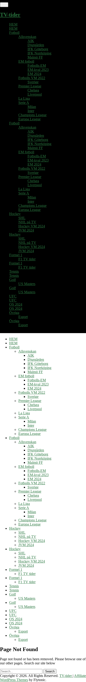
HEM (13, 24)
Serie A (23, 103)
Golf (12, 280)
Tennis (14, 271)
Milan (32, 107)
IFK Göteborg (38, 49)
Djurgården (36, 45)
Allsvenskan (27, 37)
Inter (31, 111)
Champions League (32, 115)
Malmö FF (35, 57)
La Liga (24, 98)
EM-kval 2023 (38, 70)
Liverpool (35, 94)
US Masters (26, 284)
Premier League (29, 86)
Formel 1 (15, 255)
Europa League (29, 119)
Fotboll (14, 33)
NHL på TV (27, 222)
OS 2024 (15, 304)
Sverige (33, 82)
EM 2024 (34, 74)
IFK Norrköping (39, 53)
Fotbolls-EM (37, 65)
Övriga (14, 313)
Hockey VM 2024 (31, 226)
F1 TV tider (27, 259)
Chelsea (33, 90)
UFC (13, 296)
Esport (23, 317)
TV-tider (10, 15)
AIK (31, 41)
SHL (21, 218)
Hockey (15, 214)
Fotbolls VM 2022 (31, 78)
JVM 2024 (26, 230)
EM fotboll (26, 61)
